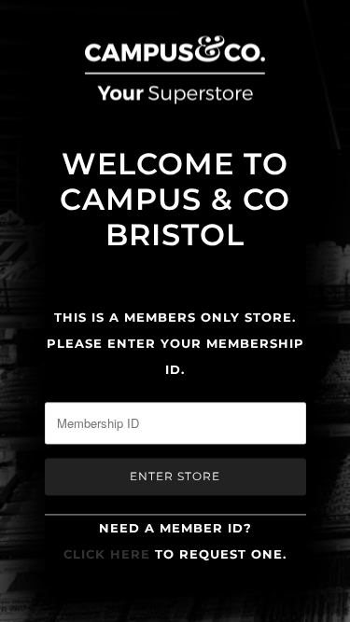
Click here (106, 553)
